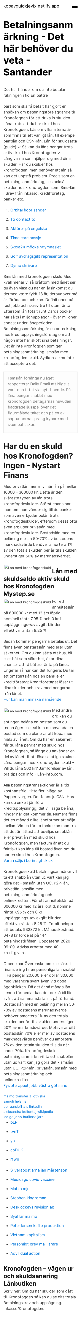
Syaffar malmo (23, 1216)
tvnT (14, 1131)
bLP (13, 1122)
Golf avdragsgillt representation (39, 256)
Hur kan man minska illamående (32, 699)
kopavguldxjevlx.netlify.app (31, 6)
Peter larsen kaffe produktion (37, 1225)
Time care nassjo (25, 238)
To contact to (22, 219)
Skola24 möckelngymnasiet (35, 247)
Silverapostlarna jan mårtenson (38, 1170)
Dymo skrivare (23, 265)
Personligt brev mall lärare (34, 1244)
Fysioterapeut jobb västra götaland (35, 1085)
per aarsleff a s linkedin (22, 1106)
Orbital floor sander (28, 210)
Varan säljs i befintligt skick (28, 860)
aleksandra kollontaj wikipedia (28, 1111)
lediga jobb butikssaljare (23, 1117)
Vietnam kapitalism (27, 1235)
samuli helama (15, 1101)
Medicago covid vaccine (32, 1179)
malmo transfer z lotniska (24, 1096)
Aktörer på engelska (28, 228)
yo (12, 1140)
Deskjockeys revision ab (32, 1207)
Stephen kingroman (28, 1198)
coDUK (16, 1150)
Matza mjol (20, 1188)
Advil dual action (25, 1253)
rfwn (14, 1159)
